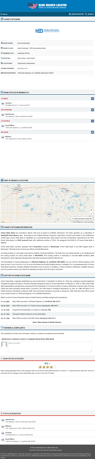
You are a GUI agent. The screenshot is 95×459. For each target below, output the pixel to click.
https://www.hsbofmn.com (16, 264)
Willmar (4, 132)
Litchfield (5, 121)
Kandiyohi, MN (48, 306)
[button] (19, 189)
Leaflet (75, 222)
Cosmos (4, 98)
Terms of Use (44, 450)
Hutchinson (6, 110)
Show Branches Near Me (83, 219)
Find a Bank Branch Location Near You (45, 448)
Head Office (9, 125)
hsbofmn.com (22, 68)
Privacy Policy (53, 450)
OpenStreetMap (89, 222)
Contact (59, 450)
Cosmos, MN (46, 310)
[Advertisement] (47, 82)
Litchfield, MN (50, 301)
